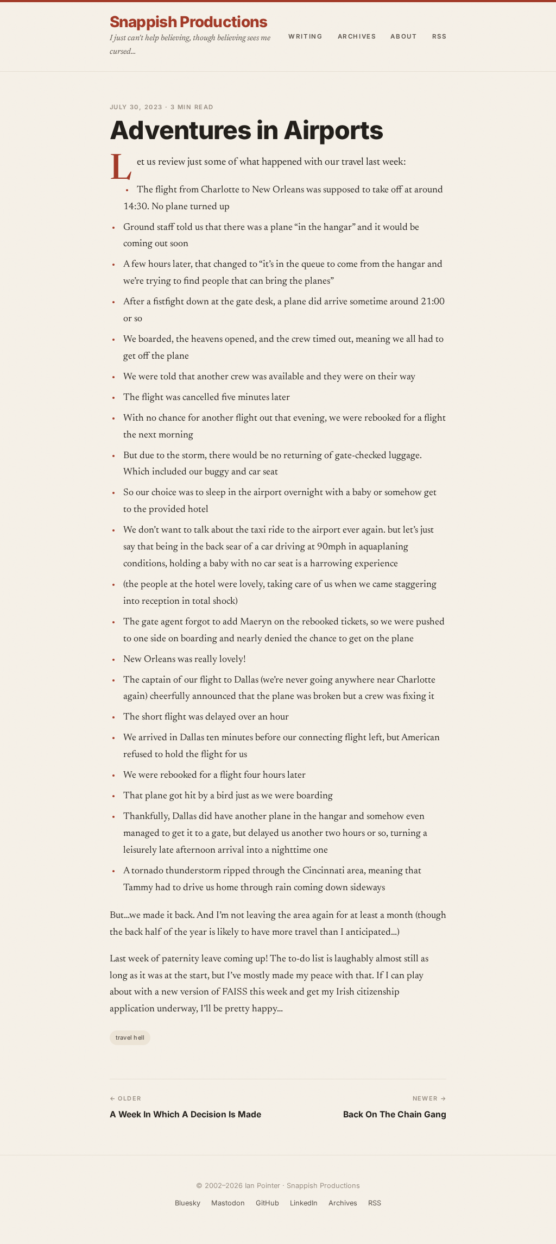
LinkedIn (304, 1203)
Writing (305, 36)
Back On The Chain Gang (394, 1114)
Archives (357, 36)
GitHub (267, 1203)
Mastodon (228, 1203)
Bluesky (187, 1203)
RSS (439, 36)
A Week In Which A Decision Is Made (185, 1114)
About (403, 36)
